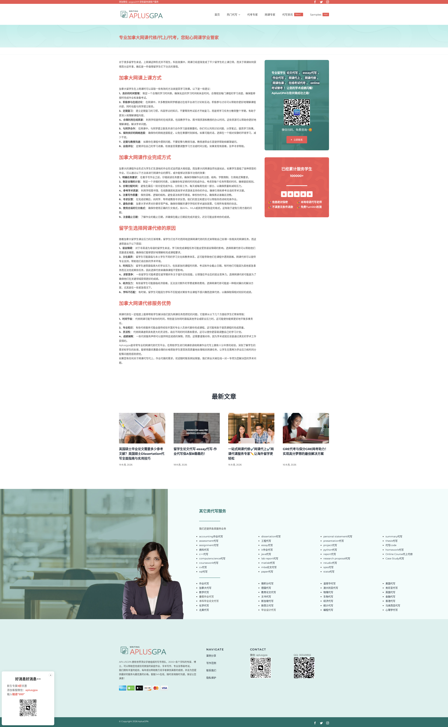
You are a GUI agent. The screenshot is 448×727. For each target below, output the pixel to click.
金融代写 (390, 596)
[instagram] (327, 2)
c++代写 (203, 554)
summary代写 (394, 536)
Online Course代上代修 (399, 554)
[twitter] (321, 2)
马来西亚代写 (393, 605)
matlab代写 (268, 562)
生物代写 (328, 596)
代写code (391, 545)
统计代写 (328, 605)
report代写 (329, 554)
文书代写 (266, 596)
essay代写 (267, 545)
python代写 (330, 549)
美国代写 (390, 583)
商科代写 (204, 549)
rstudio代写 (330, 562)
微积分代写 (267, 583)
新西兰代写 (267, 605)
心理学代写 (392, 609)
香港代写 (390, 601)
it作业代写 (267, 549)
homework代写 (395, 549)
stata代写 (328, 571)
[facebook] (315, 2)
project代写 (330, 545)
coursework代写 (208, 562)
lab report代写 (269, 558)
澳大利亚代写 (330, 587)
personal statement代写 (337, 536)
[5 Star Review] (297, 192)
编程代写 (328, 609)
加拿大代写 (205, 587)
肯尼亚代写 (392, 587)
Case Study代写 (395, 558)
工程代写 (266, 540)
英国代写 (390, 592)
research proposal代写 (336, 558)
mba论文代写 (269, 567)
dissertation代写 (271, 536)
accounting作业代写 (211, 536)
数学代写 (204, 592)
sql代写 (203, 571)
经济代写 (328, 601)
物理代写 (328, 592)
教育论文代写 (268, 592)
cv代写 (203, 567)
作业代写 (204, 583)
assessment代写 (208, 540)
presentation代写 (333, 540)
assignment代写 (209, 545)
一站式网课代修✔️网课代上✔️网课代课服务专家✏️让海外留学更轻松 (251, 453)
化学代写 (204, 605)
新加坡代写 (267, 601)
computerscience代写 (212, 558)
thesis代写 (392, 540)
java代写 (266, 554)
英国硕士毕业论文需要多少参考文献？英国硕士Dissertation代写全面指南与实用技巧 (141, 453)
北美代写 (204, 609)
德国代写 (266, 587)
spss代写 (328, 567)
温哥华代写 (329, 583)
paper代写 (267, 571)
